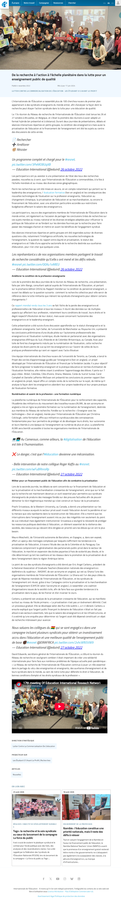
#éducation (51, 454)
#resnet (70, 159)
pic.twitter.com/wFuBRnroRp (30, 469)
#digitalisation (72, 439)
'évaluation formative (54, 192)
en (104, 3)
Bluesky (72, 879)
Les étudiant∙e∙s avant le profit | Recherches (31, 760)
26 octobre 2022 (71, 169)
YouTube (57, 879)
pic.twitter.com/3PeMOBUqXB (31, 164)
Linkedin (79, 879)
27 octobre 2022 (71, 474)
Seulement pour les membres (118, 3)
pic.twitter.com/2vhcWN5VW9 (73, 642)
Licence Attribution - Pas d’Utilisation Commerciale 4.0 (70, 891)
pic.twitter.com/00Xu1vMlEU (40, 264)
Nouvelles (17, 774)
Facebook (43, 879)
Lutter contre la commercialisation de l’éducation (34, 746)
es (113, 3)
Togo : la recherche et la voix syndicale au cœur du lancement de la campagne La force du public (36, 826)
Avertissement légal (46, 896)
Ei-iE (4, 5)
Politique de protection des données (70, 896)
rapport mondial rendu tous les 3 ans (33, 305)
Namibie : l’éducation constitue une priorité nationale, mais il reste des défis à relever (86, 827)
